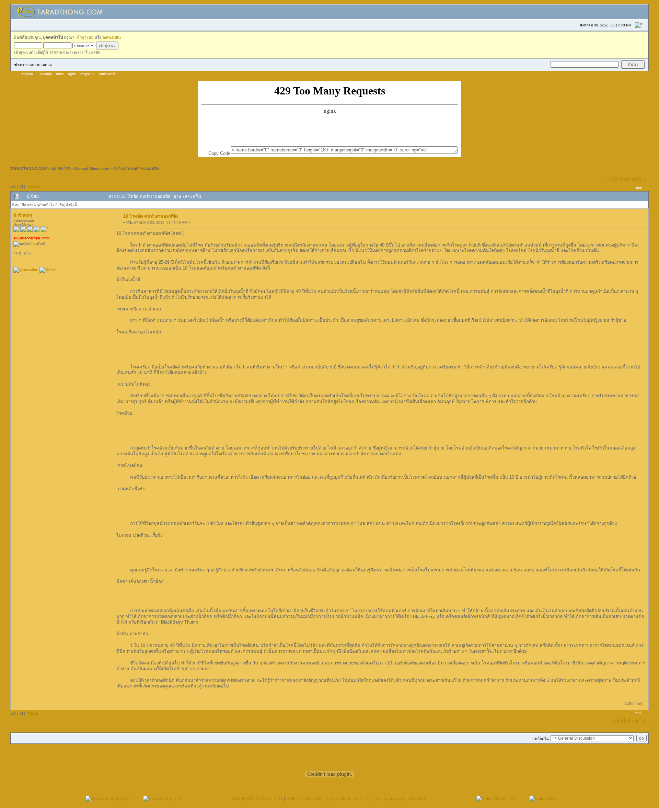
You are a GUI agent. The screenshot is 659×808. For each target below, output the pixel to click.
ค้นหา (60, 74)
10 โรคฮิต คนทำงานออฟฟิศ (136, 169)
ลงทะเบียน (112, 37)
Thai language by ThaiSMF (399, 798)
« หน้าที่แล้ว (619, 179)
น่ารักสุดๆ (22, 215)
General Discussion (91, 169)
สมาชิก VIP (60, 169)
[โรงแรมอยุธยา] (48, 270)
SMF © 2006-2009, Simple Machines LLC (327, 798)
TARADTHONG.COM (28, 169)
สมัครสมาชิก (107, 74)
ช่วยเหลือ (45, 74)
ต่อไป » (639, 179)
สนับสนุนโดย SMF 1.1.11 (257, 798)
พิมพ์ (639, 188)
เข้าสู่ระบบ (84, 37)
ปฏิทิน (72, 74)
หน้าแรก (27, 74)
